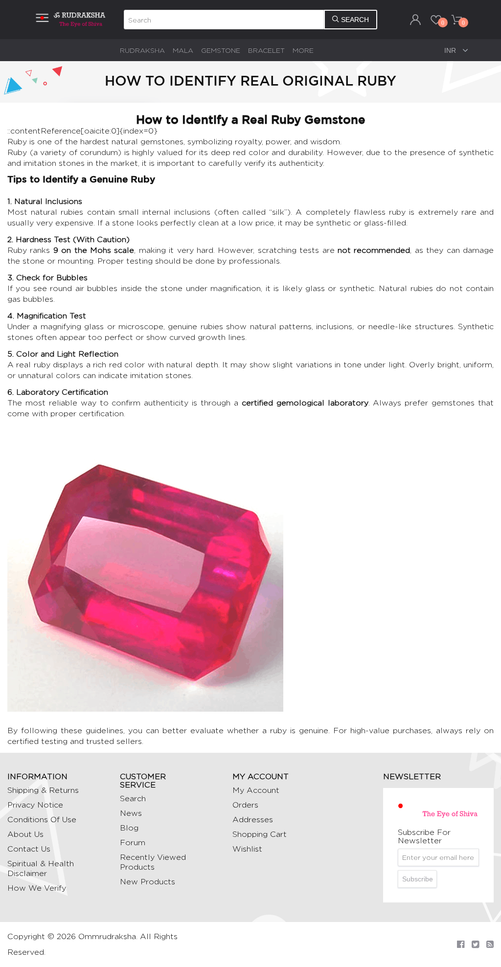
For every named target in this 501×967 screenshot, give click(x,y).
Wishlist (247, 849)
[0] (436, 19)
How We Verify (36, 888)
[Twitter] (475, 944)
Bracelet (266, 50)
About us (25, 834)
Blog (129, 828)
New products (147, 881)
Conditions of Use (41, 819)
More (303, 50)
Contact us (28, 849)
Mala (183, 50)
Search (133, 798)
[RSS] (490, 944)
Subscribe (417, 879)
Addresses (252, 819)
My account (255, 790)
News (131, 813)
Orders (245, 805)
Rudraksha (142, 50)
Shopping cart (259, 834)
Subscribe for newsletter (424, 836)
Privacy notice (35, 805)
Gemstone (220, 50)
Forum (132, 842)
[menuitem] (142, 50)
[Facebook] (460, 944)
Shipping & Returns (43, 790)
